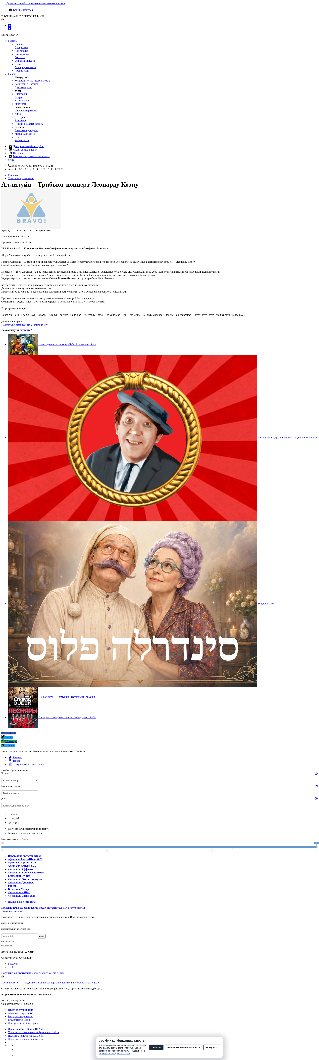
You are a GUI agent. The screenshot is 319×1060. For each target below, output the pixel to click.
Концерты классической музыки (33, 80)
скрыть (25, 330)
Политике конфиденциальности (114, 1053)
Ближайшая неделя (25, 60)
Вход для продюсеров (20, 1016)
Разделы (12, 40)
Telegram (10, 745)
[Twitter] (9, 28)
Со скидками (22, 54)
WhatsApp (11, 741)
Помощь (18, 153)
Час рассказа (22, 140)
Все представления (25, 67)
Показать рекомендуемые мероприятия (23, 324)
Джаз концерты (23, 87)
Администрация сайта (20, 1013)
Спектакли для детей (26, 130)
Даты (3, 798)
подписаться (7, 941)
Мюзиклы (20, 103)
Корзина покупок (23, 9)
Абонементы (22, 70)
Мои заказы (31, 156)
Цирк (18, 137)
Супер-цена (21, 47)
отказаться (6, 945)
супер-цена (13, 822)
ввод (41, 936)
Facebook (10, 733)
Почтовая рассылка (12, 911)
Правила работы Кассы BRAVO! (26, 1029)
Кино (18, 113)
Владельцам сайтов (19, 1019)
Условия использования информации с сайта (33, 1032)
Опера (18, 97)
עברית (11, 159)
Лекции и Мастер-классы (29, 123)
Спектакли (21, 93)
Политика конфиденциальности (26, 1035)
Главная (19, 44)
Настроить (212, 1047)
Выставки (20, 120)
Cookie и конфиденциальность (25, 1039)
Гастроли (20, 57)
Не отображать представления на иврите (28, 829)
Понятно (156, 1047)
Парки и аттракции (26, 110)
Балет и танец (22, 100)
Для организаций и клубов (28, 146)
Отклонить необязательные (183, 1047)
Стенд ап (20, 117)
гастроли (12, 814)
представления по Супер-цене (16, 929)
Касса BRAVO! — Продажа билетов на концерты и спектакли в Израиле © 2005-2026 (50, 982)
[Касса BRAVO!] (2, 19)
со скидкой (13, 818)
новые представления (12, 923)
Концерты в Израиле (26, 84)
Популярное (21, 50)
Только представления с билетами (25, 833)
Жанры (12, 74)
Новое (18, 64)
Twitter (9, 737)
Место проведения (10, 786)
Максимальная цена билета (14, 839)
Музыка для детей (25, 133)
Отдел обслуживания (25, 149)
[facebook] (9, 25)
